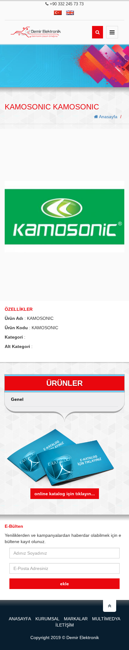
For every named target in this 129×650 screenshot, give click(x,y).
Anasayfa (107, 116)
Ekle (64, 583)
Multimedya (106, 618)
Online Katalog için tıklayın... (64, 493)
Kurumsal (47, 618)
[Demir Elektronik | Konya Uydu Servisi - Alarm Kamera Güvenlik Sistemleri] (36, 32)
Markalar (76, 618)
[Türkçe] (58, 12)
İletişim (64, 624)
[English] (70, 12)
